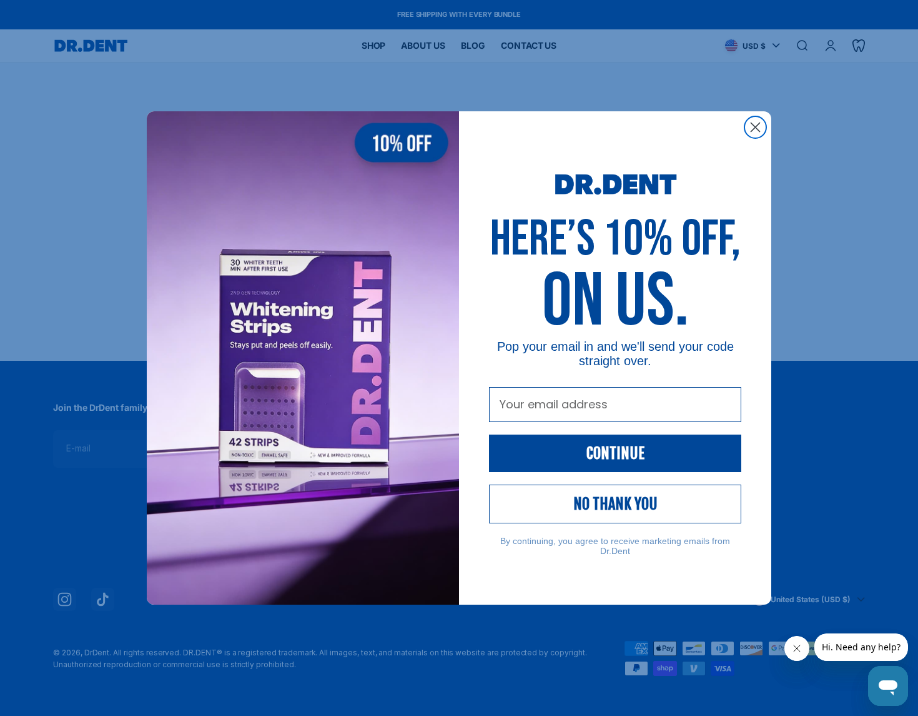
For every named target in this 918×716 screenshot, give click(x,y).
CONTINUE (615, 453)
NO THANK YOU (615, 504)
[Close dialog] (755, 127)
